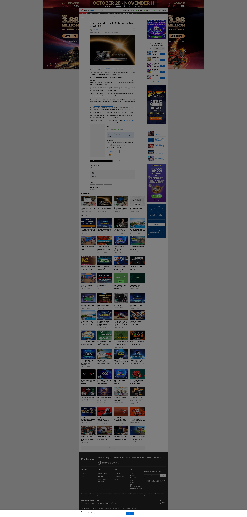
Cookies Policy (88, 515)
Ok (129, 513)
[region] (123, 513)
